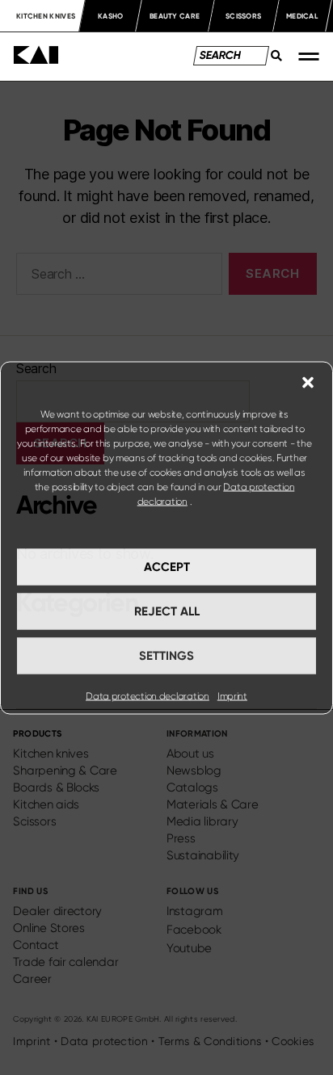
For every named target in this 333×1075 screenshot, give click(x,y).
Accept (167, 567)
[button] (308, 382)
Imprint (232, 695)
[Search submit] (272, 60)
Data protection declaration (147, 695)
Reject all (167, 611)
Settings (166, 656)
